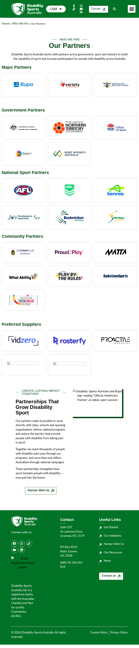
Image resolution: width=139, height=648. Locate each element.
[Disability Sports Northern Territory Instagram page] (81, 5)
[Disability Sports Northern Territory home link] (30, 521)
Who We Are (20, 23)
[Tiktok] (29, 543)
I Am (53, 9)
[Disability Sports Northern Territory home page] (28, 9)
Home (5, 23)
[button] (114, 9)
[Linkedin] (21, 550)
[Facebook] (14, 543)
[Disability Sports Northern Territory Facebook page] (74, 5)
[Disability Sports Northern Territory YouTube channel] (81, 8)
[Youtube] (14, 550)
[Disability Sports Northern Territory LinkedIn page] (81, 12)
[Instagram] (21, 543)
